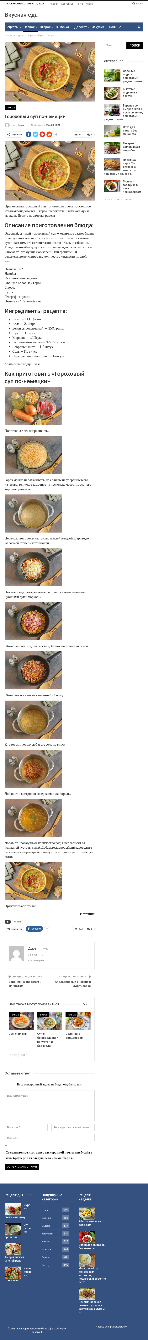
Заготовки (47, 1233)
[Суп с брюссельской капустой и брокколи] (49, 1021)
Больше (115, 27)
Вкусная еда (21, 14)
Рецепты (11, 27)
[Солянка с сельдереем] (78, 1021)
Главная (53, 3)
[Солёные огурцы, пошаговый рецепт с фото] (112, 75)
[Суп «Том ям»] (21, 1021)
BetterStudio (120, 1326)
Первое (29, 27)
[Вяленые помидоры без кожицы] (87, 1237)
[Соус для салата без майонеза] (112, 131)
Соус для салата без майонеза (130, 131)
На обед (17, 922)
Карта (89, 3)
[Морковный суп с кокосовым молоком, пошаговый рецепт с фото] (87, 1260)
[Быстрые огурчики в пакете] (112, 93)
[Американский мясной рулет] (13, 1249)
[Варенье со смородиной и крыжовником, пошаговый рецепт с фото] (112, 110)
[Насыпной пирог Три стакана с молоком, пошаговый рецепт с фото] (112, 164)
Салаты (46, 1225)
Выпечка (62, 27)
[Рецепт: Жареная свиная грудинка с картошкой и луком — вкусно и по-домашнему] (87, 1294)
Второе (45, 27)
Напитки (46, 1249)
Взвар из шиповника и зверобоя (131, 147)
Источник (87, 913)
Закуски (98, 27)
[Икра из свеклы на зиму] (13, 1209)
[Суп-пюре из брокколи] (13, 1229)
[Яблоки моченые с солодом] (87, 1214)
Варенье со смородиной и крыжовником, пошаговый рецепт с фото (123, 112)
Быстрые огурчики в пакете (130, 92)
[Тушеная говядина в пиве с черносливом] (112, 186)
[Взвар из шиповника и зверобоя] (112, 148)
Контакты (67, 3)
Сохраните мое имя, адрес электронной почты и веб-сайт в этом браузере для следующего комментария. (49, 1155)
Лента (79, 3)
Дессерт (80, 27)
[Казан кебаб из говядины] (13, 1273)
